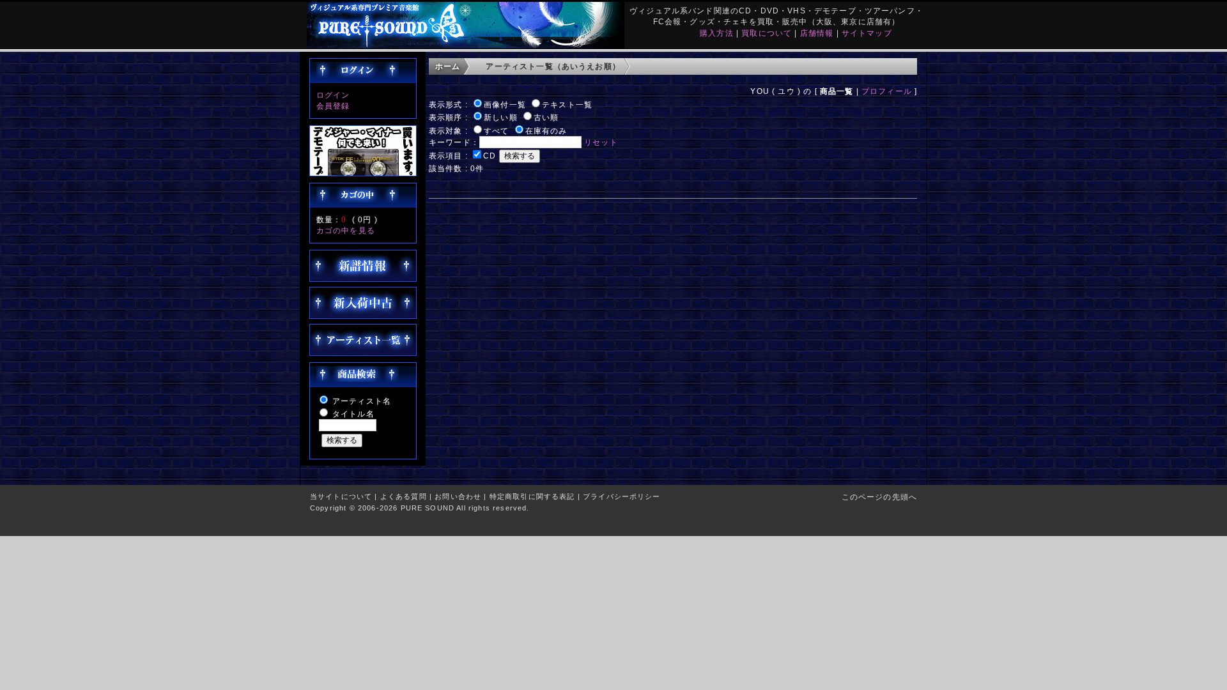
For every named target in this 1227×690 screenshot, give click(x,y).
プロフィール (886, 91)
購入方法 (717, 33)
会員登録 (333, 106)
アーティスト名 (361, 401)
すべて (496, 130)
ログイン (333, 95)
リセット (601, 142)
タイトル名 (353, 414)
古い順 (546, 117)
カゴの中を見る (345, 230)
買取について (766, 33)
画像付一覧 (505, 104)
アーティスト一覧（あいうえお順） (553, 66)
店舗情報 (817, 33)
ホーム (447, 66)
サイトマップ (867, 33)
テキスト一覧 (567, 104)
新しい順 (501, 117)
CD (489, 155)
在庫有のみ (546, 130)
